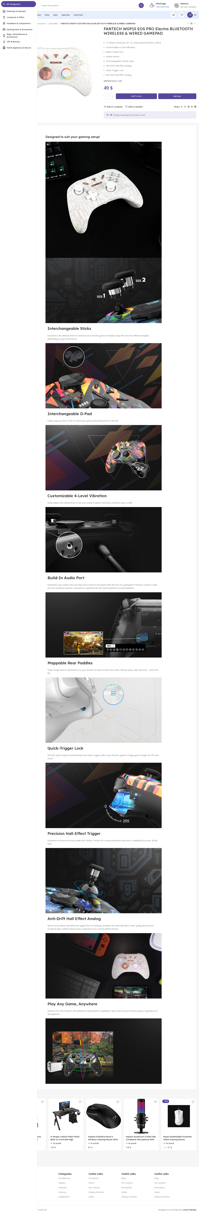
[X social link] (185, 107)
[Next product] (194, 23)
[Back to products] (191, 23)
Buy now (177, 96)
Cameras (62, 1192)
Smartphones (64, 1178)
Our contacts (94, 1187)
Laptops (62, 1183)
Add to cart (136, 96)
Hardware (62, 1187)
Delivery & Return (96, 1192)
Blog (123, 1178)
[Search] (141, 5)
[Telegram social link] (195, 107)
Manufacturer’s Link (113, 80)
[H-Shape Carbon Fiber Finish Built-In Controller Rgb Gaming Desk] (65, 1116)
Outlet (91, 1196)
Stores (91, 1183)
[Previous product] (188, 23)
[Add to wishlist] (42, 1102)
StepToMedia (189, 1209)
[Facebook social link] (181, 107)
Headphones (63, 1196)
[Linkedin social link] (192, 107)
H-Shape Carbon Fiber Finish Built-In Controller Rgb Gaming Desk (64, 1139)
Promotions (94, 1178)
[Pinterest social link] (188, 107)
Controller (53, 23)
